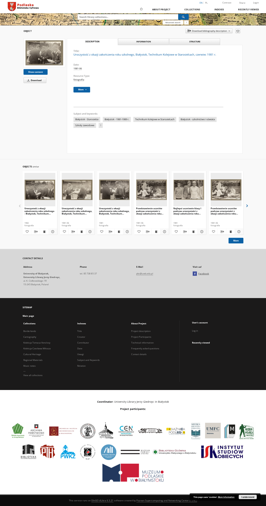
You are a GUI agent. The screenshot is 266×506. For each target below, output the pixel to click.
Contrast (226, 2)
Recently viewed (248, 9)
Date (79, 348)
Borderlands (29, 331)
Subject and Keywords (88, 360)
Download (36, 80)
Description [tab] (92, 41)
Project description (140, 331)
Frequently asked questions (145, 348)
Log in (195, 330)
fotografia (78, 79)
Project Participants (141, 336)
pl (206, 3)
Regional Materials (33, 360)
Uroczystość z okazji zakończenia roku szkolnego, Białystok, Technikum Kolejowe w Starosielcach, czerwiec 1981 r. (77, 211)
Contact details (139, 354)
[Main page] (141, 9)
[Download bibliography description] (35, 231)
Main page (28, 315)
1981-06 (77, 68)
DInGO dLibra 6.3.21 (102, 500)
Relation (81, 365)
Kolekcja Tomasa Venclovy (36, 342)
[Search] (183, 17)
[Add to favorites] (237, 31)
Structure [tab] (194, 41)
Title (79, 331)
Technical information (142, 342)
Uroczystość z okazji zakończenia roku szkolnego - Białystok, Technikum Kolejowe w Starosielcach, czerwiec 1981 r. (39, 211)
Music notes (29, 365)
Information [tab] (143, 41)
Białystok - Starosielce (86, 119)
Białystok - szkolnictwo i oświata (198, 119)
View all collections (33, 375)
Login (256, 2)
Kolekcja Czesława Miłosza (37, 348)
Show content (35, 71)
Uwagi (80, 354)
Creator (81, 336)
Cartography (29, 336)
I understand (247, 497)
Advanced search (172, 22)
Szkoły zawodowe (84, 125)
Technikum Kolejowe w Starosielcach (154, 119)
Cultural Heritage (32, 354)
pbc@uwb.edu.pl (144, 273)
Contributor (83, 342)
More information (226, 497)
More (236, 240)
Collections (192, 9)
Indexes (219, 9)
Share (242, 2)
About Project (161, 9)
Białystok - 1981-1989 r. (117, 119)
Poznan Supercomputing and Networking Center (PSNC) (166, 500)
